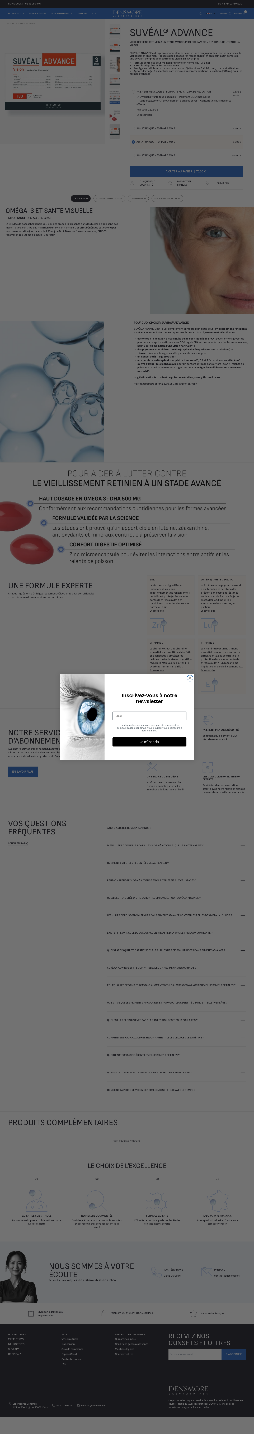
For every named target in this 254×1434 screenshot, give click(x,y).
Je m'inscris (149, 742)
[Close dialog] (190, 678)
